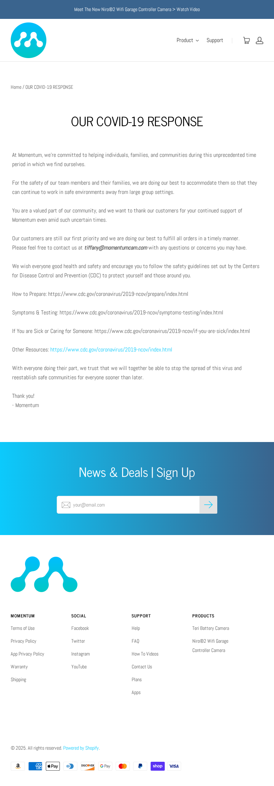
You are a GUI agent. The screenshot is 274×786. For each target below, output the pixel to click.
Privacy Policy (23, 641)
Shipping (18, 679)
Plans (137, 679)
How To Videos (145, 654)
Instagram (80, 654)
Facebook (80, 628)
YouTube (79, 666)
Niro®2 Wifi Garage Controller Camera (210, 645)
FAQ (135, 641)
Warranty (19, 666)
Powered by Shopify (81, 748)
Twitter (78, 641)
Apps (136, 692)
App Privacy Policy (27, 654)
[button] (188, 40)
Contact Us (142, 666)
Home (16, 87)
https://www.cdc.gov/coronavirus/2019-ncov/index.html (111, 349)
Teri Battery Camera (210, 628)
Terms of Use (23, 628)
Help (136, 628)
